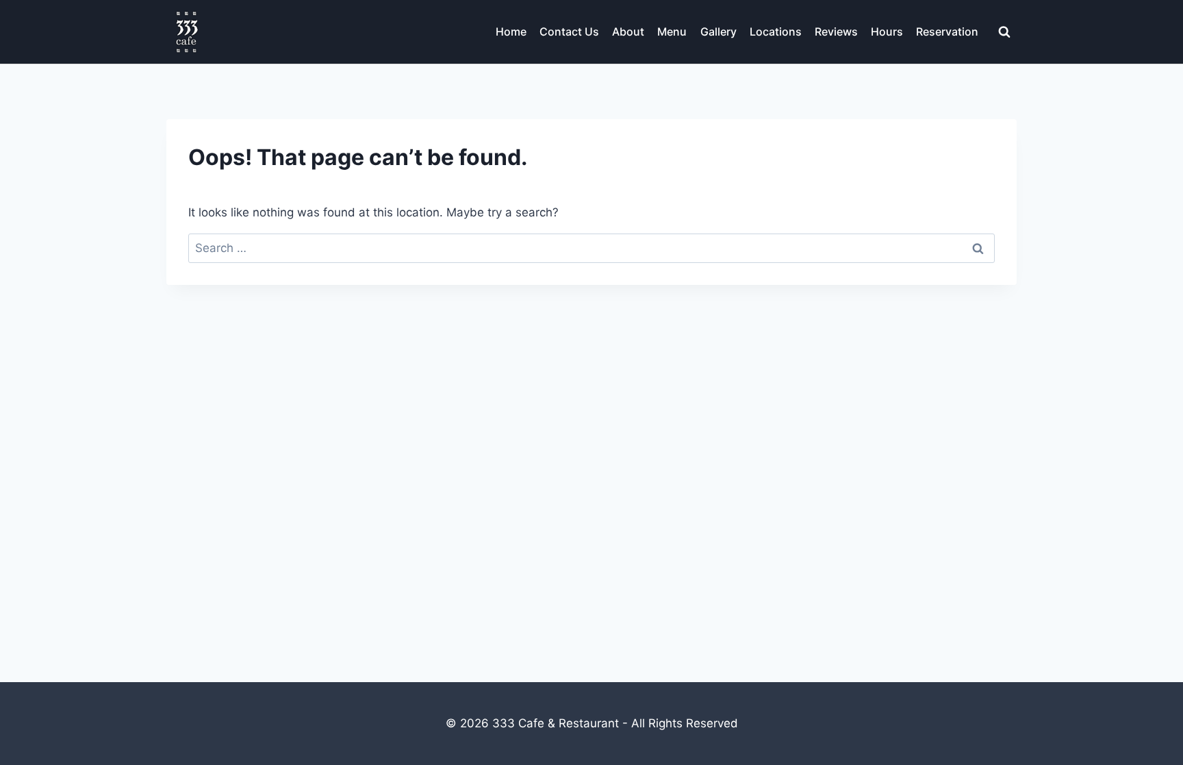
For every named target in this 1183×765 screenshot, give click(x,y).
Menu (672, 31)
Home (511, 31)
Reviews (836, 31)
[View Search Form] (1004, 32)
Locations (776, 31)
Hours (887, 31)
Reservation (947, 31)
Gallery (718, 31)
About (628, 31)
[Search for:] (591, 248)
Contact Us (569, 31)
